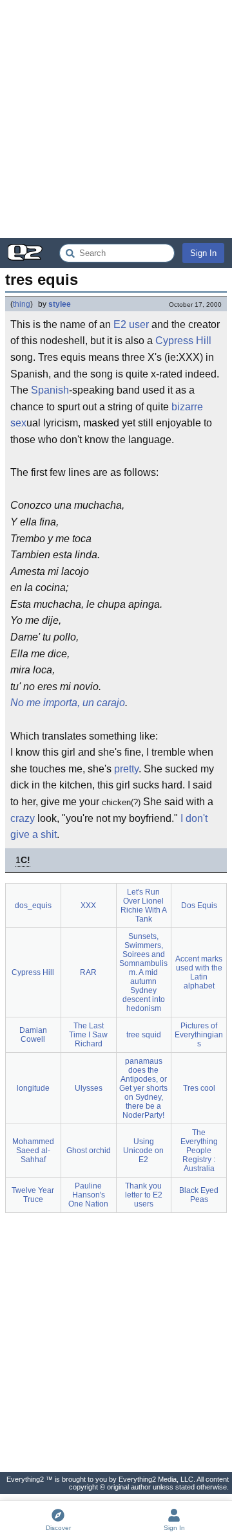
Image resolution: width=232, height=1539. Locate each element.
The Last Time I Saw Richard (88, 1034)
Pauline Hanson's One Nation (88, 1194)
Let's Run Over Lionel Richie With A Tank (144, 906)
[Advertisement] (116, 119)
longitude (33, 1088)
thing (21, 304)
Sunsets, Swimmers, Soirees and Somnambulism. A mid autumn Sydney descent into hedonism (143, 972)
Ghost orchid (88, 1150)
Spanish (50, 390)
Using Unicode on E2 (143, 1150)
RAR (88, 972)
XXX (88, 905)
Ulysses (88, 1088)
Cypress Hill (183, 340)
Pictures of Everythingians (199, 1034)
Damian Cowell (33, 1035)
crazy (22, 818)
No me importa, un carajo (67, 702)
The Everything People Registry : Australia (199, 1150)
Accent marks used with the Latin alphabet (198, 972)
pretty (126, 768)
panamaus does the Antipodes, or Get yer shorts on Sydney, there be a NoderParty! (143, 1088)
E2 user (131, 324)
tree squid (143, 1034)
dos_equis (33, 905)
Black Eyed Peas (198, 1195)
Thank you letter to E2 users (143, 1194)
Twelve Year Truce (33, 1195)
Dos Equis (199, 905)
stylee (59, 304)
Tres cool (199, 1088)
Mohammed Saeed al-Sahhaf (33, 1150)
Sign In (203, 253)
